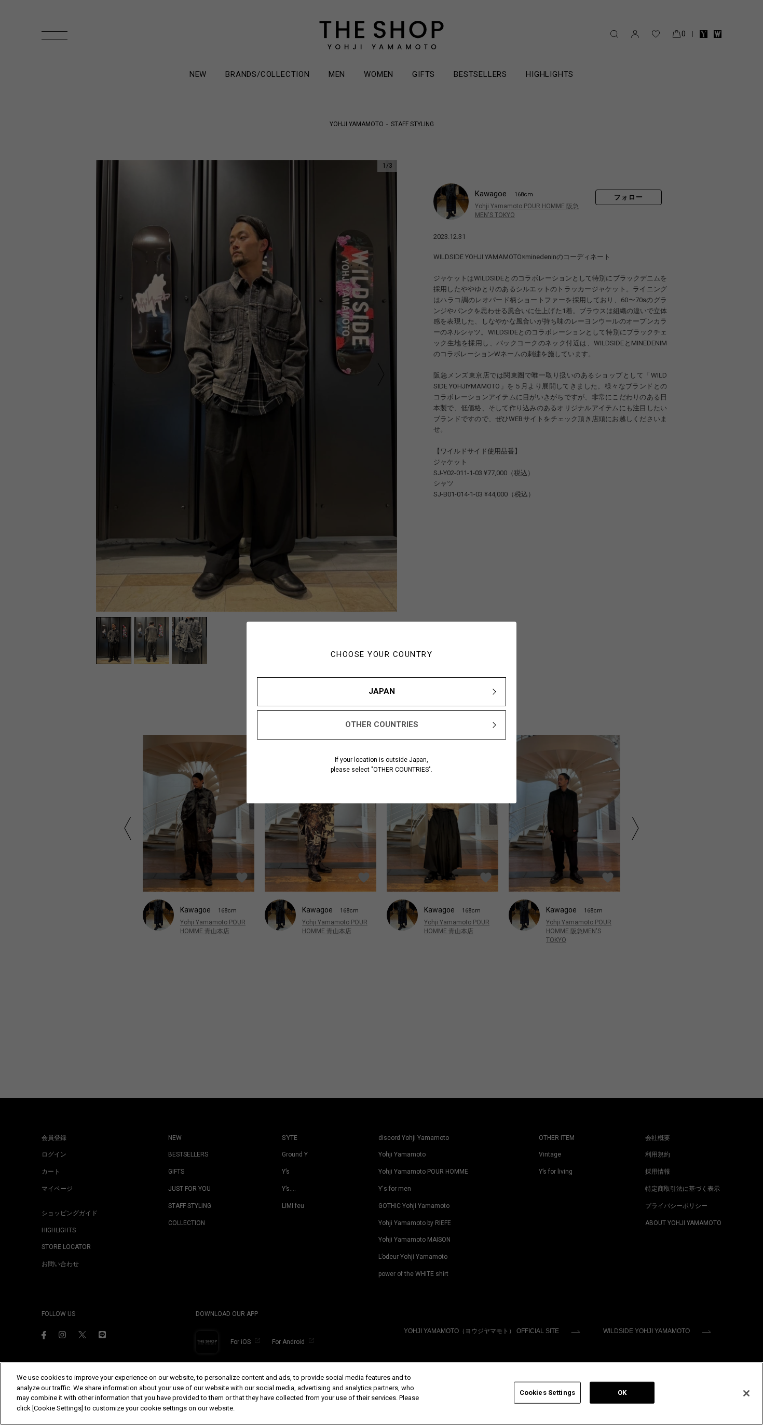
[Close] (746, 1393)
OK (622, 1392)
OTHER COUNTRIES (381, 724)
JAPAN (382, 691)
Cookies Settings (547, 1392)
